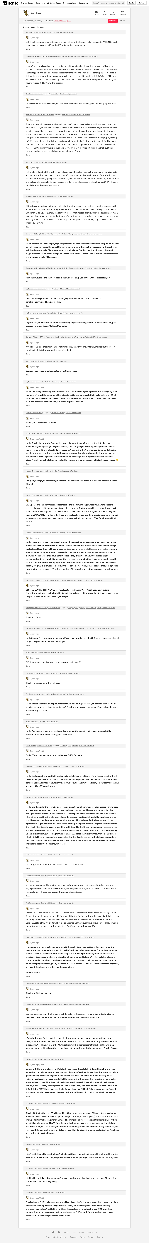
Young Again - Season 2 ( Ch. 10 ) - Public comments (43, 580)
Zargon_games (73, 608)
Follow (113, 21)
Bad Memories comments (34, 32)
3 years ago (34, 38)
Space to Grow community (34, 413)
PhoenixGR (54, 94)
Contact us (92, 1232)
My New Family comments (35, 382)
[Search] (123, 3)
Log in (131, 3)
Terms (82, 1237)
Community (83, 3)
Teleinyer (63, 746)
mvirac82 (53, 1168)
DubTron (65, 56)
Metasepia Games (57, 413)
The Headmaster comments (35, 673)
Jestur (48, 652)
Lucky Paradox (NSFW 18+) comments (39, 746)
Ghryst (53, 32)
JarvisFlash (63, 937)
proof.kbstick (49, 361)
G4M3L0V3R (56, 471)
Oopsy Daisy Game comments (36, 983)
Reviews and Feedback (73, 413)
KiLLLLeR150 (52, 855)
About (66, 1232)
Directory (73, 1237)
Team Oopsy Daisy (60, 983)
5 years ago (34, 585)
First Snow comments (33, 855)
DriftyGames (54, 1103)
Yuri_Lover (54, 495)
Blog (81, 1232)
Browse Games (27, 3)
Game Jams (40, 3)
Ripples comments (32, 652)
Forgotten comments (33, 1144)
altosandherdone (58, 694)
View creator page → (62, 21)
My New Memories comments (36, 289)
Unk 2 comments (31, 361)
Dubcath (71, 268)
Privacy (91, 1237)
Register (142, 3)
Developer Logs (69, 3)
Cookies (100, 1237)
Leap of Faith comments (34, 797)
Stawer (64, 1028)
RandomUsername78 (69, 337)
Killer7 (56, 289)
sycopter (53, 797)
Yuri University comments (34, 94)
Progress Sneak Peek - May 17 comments (40, 1028)
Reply (28, 49)
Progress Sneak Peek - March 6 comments (40, 56)
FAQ (74, 1232)
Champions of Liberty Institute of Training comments (43, 234)
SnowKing (57, 313)
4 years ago (34, 239)
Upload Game (55, 3)
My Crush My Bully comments (36, 196)
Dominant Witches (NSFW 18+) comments (40, 337)
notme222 (56, 673)
